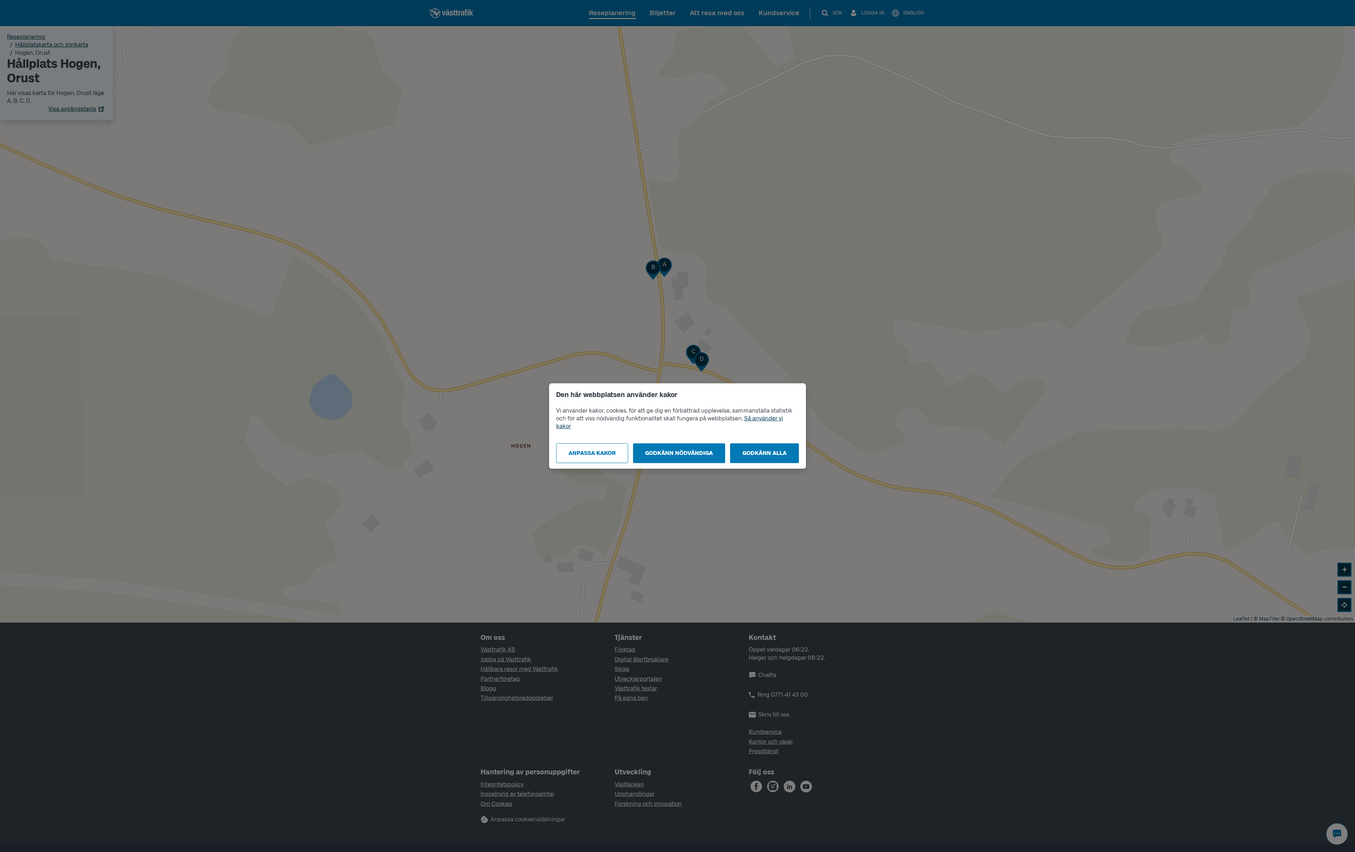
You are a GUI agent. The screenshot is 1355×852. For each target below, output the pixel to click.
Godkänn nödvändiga (679, 453)
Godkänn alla (764, 453)
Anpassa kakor (592, 453)
